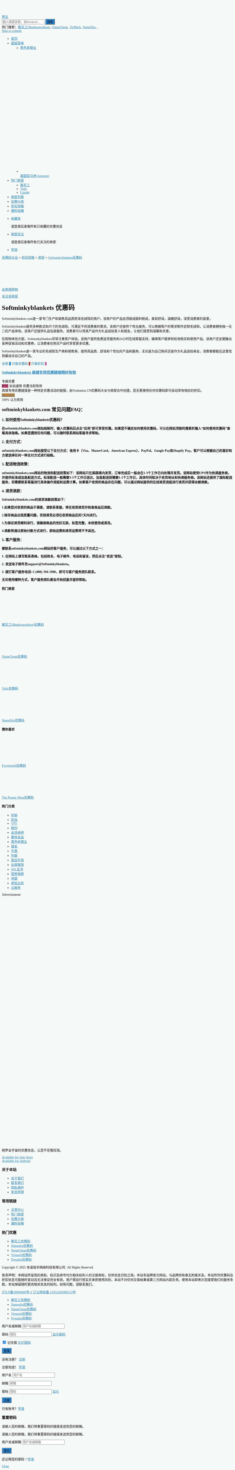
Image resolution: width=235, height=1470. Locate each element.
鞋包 (14, 828)
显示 (56, 1391)
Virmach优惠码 (21, 1255)
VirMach (75, 27)
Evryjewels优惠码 (14, 765)
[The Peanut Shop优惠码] (25, 793)
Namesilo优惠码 (22, 1246)
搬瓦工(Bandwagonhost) (34, 27)
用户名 (6, 1375)
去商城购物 (10, 289)
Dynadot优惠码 (21, 1259)
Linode (24, 192)
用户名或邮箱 (11, 1326)
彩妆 (14, 820)
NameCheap (60, 27)
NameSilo (89, 27)
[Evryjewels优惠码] (25, 761)
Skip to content (12, 31)
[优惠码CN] (22, 1142)
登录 (14, 250)
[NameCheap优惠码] (25, 652)
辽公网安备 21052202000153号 (54, 1292)
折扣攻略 (17, 206)
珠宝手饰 (17, 860)
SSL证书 (17, 869)
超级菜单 (17, 43)
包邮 (14, 855)
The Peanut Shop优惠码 (18, 797)
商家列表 (17, 197)
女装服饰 (17, 865)
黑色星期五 (28, 48)
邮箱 (5, 1383)
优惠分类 (17, 201)
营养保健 (17, 874)
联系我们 (17, 1183)
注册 (22, 1359)
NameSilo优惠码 (13, 720)
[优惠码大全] (22, 12)
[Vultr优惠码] (25, 684)
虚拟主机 (17, 883)
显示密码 (59, 1334)
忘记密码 (24, 1342)
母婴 (14, 878)
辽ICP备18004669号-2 (17, 1292)
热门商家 (17, 180)
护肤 (14, 815)
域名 (14, 846)
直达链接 (8, 395)
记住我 (11, 1342)
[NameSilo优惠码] (25, 716)
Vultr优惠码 (10, 688)
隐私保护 (17, 1187)
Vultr (23, 189)
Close (5, 1466)
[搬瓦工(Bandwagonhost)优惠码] (25, 620)
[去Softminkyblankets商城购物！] (25, 285)
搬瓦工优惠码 (20, 1241)
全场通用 (17, 832)
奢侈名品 (17, 837)
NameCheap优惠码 (14, 656)
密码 (5, 1334)
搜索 (50, 22)
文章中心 (17, 1210)
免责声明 (17, 1192)
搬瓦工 (25, 185)
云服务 (16, 887)
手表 (14, 851)
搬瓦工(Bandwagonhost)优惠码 (23, 624)
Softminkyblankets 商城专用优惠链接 (39, 372)
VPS (14, 823)
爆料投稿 (17, 211)
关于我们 (17, 1178)
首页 (14, 38)
